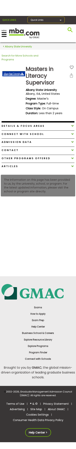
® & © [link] (34, 404)
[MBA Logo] (24, 33)
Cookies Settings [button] (37, 415)
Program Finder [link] (38, 352)
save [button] (72, 67)
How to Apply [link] (38, 313)
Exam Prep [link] (38, 320)
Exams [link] (38, 307)
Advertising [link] (17, 409)
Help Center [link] (38, 326)
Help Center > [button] (38, 432)
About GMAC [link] (56, 409)
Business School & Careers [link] (38, 333)
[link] (38, 291)
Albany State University (18, 46)
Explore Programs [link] (38, 346)
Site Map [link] (36, 409)
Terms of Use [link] (15, 404)
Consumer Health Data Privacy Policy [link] (38, 420)
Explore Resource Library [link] (38, 339)
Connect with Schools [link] (38, 358)
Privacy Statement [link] (56, 404)
